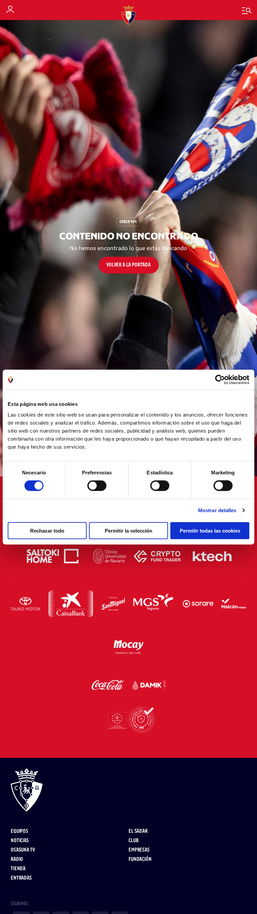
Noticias (20, 840)
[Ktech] (212, 556)
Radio (17, 859)
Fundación (140, 859)
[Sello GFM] (128, 719)
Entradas (21, 878)
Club (133, 840)
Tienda (18, 869)
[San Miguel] (113, 603)
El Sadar (138, 831)
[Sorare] (198, 603)
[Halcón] (234, 604)
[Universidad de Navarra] (110, 556)
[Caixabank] (70, 603)
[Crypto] (157, 556)
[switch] (96, 485)
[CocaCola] (108, 685)
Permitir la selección (128, 530)
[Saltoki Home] (53, 556)
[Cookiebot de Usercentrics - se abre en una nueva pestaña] (220, 380)
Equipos (19, 831)
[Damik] (149, 685)
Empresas (139, 850)
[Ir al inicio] (128, 791)
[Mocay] (128, 646)
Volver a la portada (128, 265)
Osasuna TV (22, 850)
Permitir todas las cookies (210, 530)
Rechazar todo (47, 530)
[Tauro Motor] (25, 603)
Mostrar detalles (217, 510)
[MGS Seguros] (154, 604)
